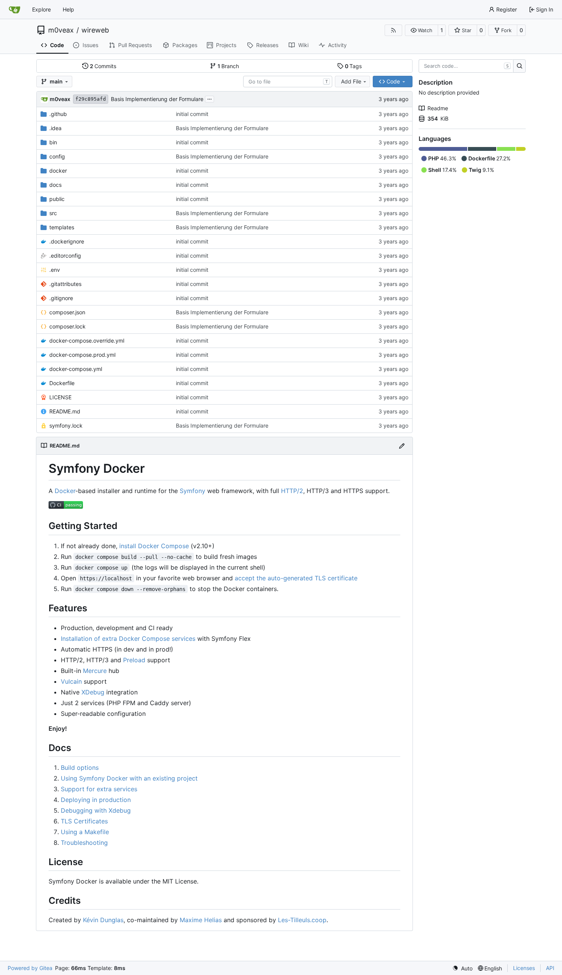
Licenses (524, 968)
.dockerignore (66, 241)
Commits (103, 66)
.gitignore (61, 298)
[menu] (462, 968)
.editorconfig (65, 255)
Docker (65, 491)
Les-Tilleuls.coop (302, 920)
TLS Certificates (84, 821)
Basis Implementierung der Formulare (157, 99)
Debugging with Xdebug (96, 810)
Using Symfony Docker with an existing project (129, 778)
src (53, 213)
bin (53, 142)
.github (58, 114)
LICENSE (60, 397)
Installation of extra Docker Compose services (128, 638)
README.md (64, 411)
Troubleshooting (84, 842)
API (550, 968)
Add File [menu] (351, 81)
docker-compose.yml (75, 369)
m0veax (61, 30)
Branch (228, 66)
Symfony (192, 491)
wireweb (95, 30)
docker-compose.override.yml (86, 340)
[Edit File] (402, 445)
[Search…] (519, 66)
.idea (55, 128)
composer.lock (67, 326)
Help (68, 9)
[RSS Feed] (393, 30)
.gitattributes (65, 284)
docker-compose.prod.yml (82, 354)
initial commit (192, 114)
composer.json (67, 312)
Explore (41, 9)
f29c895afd (90, 99)
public (57, 199)
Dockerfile (62, 383)
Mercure (95, 670)
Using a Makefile (85, 832)
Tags (353, 66)
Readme (437, 108)
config (57, 156)
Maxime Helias (201, 920)
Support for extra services (99, 789)
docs (55, 184)
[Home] (14, 9)
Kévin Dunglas (103, 920)
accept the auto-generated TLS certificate (296, 578)
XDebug (92, 692)
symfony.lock (66, 425)
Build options (80, 767)
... (209, 98)
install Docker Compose (154, 546)
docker (58, 170)
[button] (421, 30)
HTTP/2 (292, 491)
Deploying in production (96, 800)
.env (54, 269)
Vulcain (71, 681)
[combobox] (287, 81)
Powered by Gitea (30, 968)
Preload (134, 660)
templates (61, 227)
